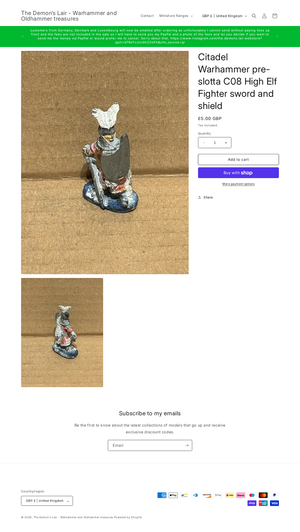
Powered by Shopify (128, 517)
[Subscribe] (187, 445)
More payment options (238, 184)
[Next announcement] (277, 36)
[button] (176, 16)
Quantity (204, 133)
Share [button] (208, 197)
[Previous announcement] (23, 36)
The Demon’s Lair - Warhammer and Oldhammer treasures (73, 517)
